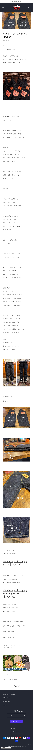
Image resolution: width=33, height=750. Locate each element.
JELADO (6, 744)
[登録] (24, 715)
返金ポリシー (12, 744)
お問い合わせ (6, 697)
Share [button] (6, 45)
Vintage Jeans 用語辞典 (9, 694)
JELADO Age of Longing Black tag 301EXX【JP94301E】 (15, 593)
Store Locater (6, 701)
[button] (3, 7)
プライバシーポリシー (21, 744)
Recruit (5, 705)
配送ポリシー (11, 746)
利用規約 (29, 744)
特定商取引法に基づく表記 (20, 746)
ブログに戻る (17, 686)
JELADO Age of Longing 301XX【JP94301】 (15, 563)
